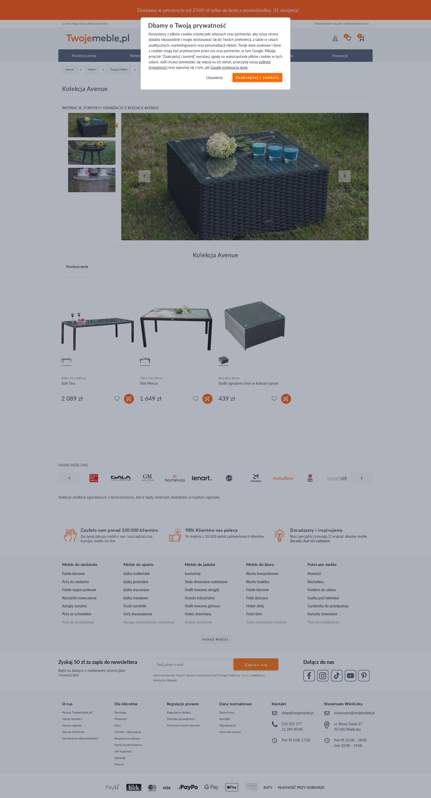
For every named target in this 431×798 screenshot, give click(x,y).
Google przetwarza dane (229, 68)
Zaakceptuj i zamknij (257, 77)
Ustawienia (214, 78)
